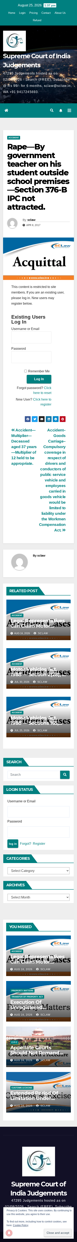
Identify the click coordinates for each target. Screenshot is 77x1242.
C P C (14, 1042)
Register (39, 843)
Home (11, 12)
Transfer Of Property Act (27, 997)
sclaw (31, 220)
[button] (51, 110)
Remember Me (39, 371)
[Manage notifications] (9, 1233)
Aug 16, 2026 (23, 969)
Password (18, 348)
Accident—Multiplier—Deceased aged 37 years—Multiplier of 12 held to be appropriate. (24, 447)
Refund (37, 20)
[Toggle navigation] (69, 110)
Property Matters (22, 990)
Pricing (33, 12)
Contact (46, 12)
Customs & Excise (21, 1088)
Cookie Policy (20, 1225)
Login (22, 12)
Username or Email (25, 329)
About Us (60, 12)
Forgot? (25, 843)
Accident (13, 137)
